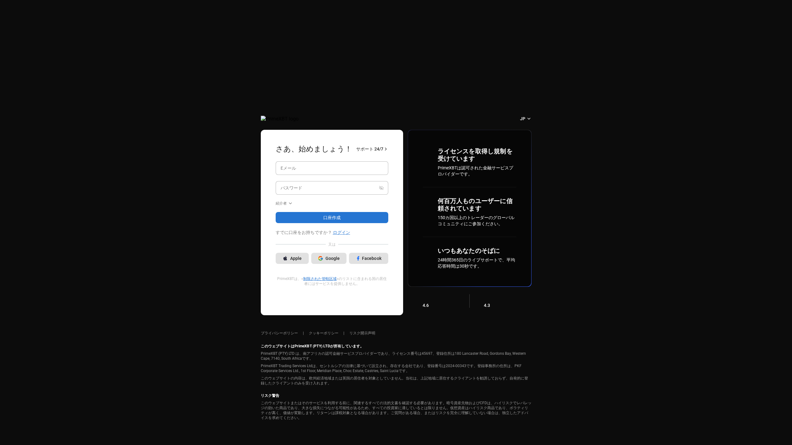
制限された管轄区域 (320, 279)
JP (522, 118)
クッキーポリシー (323, 333)
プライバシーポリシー (279, 333)
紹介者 (281, 203)
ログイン (341, 232)
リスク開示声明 (362, 333)
